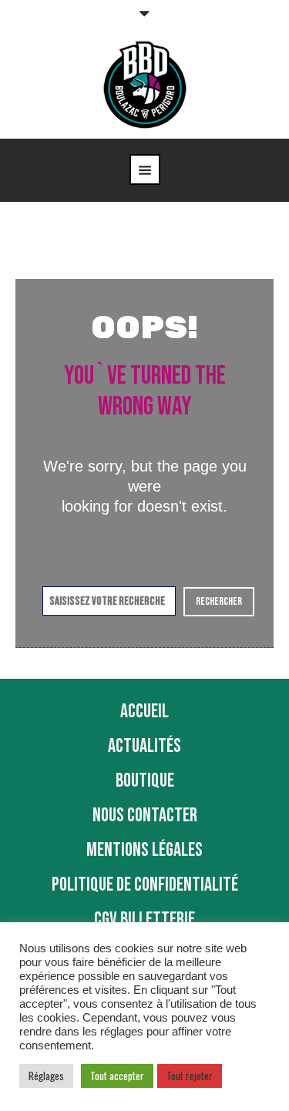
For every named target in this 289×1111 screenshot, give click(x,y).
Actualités (144, 746)
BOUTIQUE (145, 780)
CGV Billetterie (144, 919)
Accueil (144, 711)
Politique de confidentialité (145, 885)
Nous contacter (144, 815)
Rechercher (219, 601)
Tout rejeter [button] (189, 1075)
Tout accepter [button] (117, 1075)
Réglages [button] (46, 1075)
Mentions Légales (144, 850)
